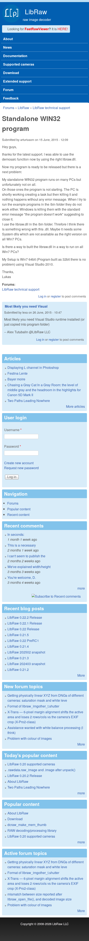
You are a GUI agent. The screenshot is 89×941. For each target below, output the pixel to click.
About (8, 38)
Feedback (11, 98)
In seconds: (15, 534)
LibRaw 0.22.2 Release (24, 617)
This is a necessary (21, 545)
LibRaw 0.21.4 (18, 646)
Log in (42, 296)
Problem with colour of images (29, 738)
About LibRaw (17, 781)
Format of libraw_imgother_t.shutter (33, 706)
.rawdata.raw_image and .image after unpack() (41, 769)
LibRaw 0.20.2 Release (24, 775)
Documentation (15, 55)
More (81, 675)
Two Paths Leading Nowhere (28, 400)
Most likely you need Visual (26, 306)
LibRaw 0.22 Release (23, 629)
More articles (75, 406)
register (56, 296)
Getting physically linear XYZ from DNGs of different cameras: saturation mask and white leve (45, 698)
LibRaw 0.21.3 (18, 658)
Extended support (17, 81)
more (81, 588)
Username (13, 429)
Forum (8, 89)
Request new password (21, 467)
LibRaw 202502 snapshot (26, 652)
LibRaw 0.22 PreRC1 (23, 640)
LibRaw (36, 11)
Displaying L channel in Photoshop (33, 367)
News (7, 47)
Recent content (18, 514)
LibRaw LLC (60, 924)
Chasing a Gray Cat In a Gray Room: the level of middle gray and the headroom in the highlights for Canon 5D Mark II (44, 389)
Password (12, 446)
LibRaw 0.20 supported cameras (31, 764)
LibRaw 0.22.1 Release (24, 623)
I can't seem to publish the (26, 556)
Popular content (18, 509)
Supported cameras (18, 64)
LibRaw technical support (51, 107)
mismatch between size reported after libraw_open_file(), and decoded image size (39, 896)
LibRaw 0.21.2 (18, 669)
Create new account (19, 462)
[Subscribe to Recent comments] (44, 596)
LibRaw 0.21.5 (18, 634)
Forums (8, 107)
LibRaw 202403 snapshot (26, 663)
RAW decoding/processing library (32, 830)
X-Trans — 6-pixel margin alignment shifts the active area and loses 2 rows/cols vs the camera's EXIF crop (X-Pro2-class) (45, 717)
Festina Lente (17, 373)
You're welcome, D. (21, 577)
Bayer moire (16, 379)
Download (11, 72)
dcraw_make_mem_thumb (26, 824)
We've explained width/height (29, 566)
